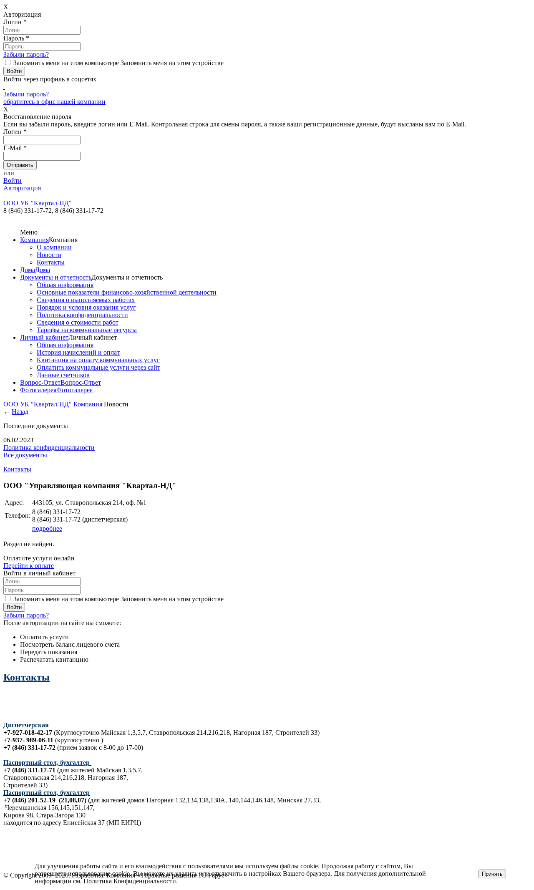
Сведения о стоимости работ (77, 322)
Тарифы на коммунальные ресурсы (87, 329)
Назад (20, 411)
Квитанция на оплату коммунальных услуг (98, 359)
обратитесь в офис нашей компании (54, 101)
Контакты (51, 262)
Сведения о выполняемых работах (86, 299)
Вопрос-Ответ (40, 382)
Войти (12, 180)
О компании (54, 247)
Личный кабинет (44, 337)
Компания (34, 239)
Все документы (25, 455)
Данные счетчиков (63, 374)
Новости (49, 254)
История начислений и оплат (78, 352)
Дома (27, 269)
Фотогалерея (38, 389)
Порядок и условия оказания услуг (86, 307)
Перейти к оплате (28, 565)
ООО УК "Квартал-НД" (38, 404)
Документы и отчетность (55, 277)
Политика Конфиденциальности (129, 881)
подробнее (47, 528)
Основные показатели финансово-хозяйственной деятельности (127, 292)
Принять (492, 874)
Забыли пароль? (26, 54)
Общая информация (65, 284)
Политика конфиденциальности (82, 314)
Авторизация (22, 188)
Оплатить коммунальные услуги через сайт (98, 367)
